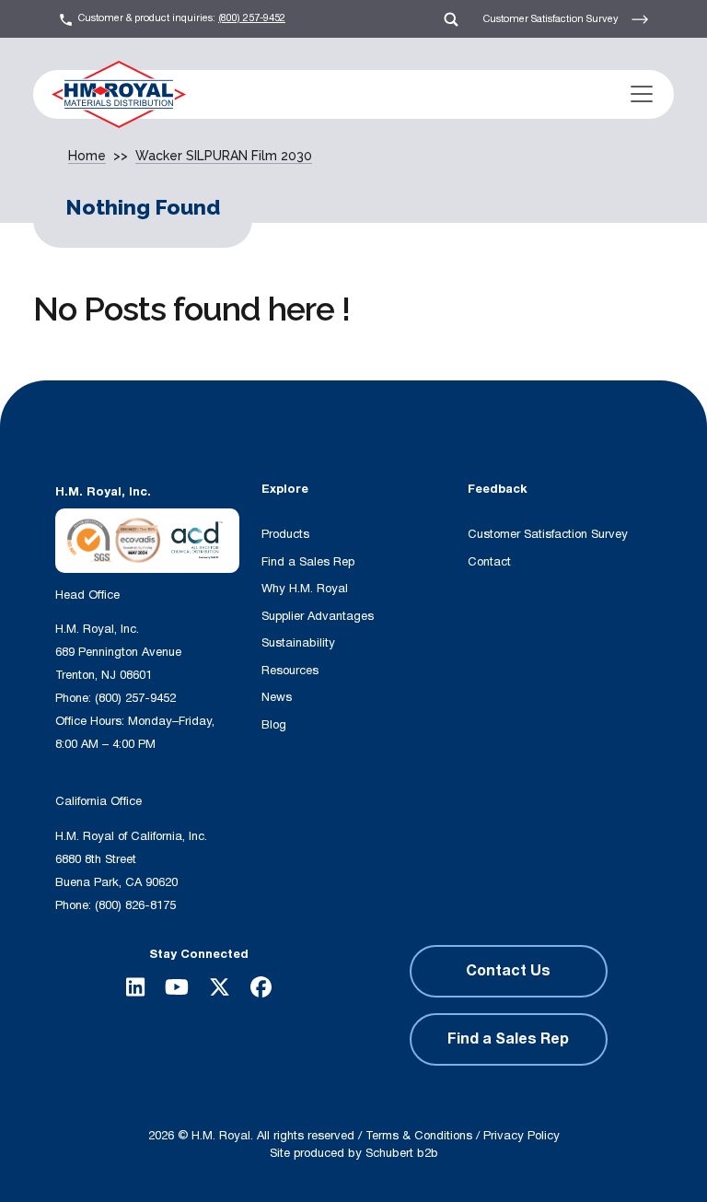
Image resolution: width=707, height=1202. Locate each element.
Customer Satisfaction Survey (552, 18)
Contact (489, 562)
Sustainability (298, 643)
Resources (290, 670)
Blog (273, 725)
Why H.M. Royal (304, 588)
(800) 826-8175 (135, 905)
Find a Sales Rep (307, 562)
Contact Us (508, 971)
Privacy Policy (521, 1135)
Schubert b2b (401, 1153)
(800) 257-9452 (251, 18)
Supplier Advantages (317, 616)
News (276, 697)
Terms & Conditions (418, 1135)
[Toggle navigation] (641, 94)
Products (285, 534)
